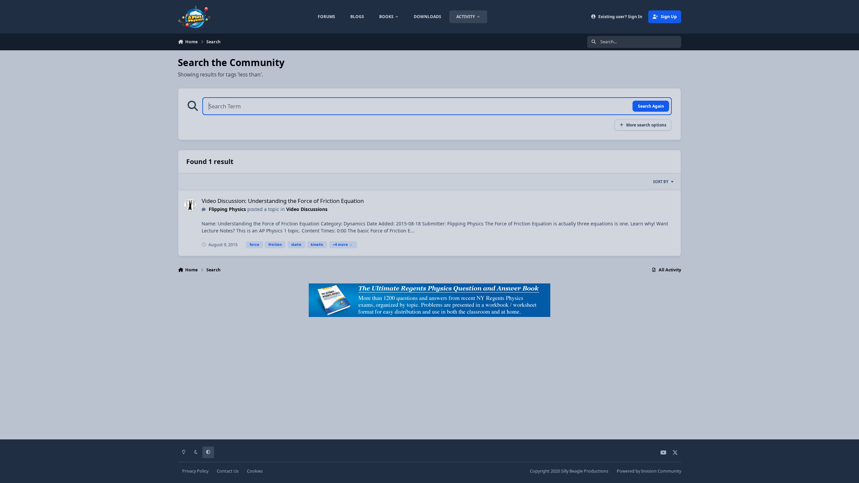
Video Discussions (306, 209)
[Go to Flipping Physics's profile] (190, 205)
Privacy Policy (195, 471)
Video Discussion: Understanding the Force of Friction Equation (283, 201)
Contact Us (228, 471)
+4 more (340, 244)
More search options (646, 124)
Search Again (651, 106)
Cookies (255, 471)
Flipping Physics (227, 209)
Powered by (649, 471)
